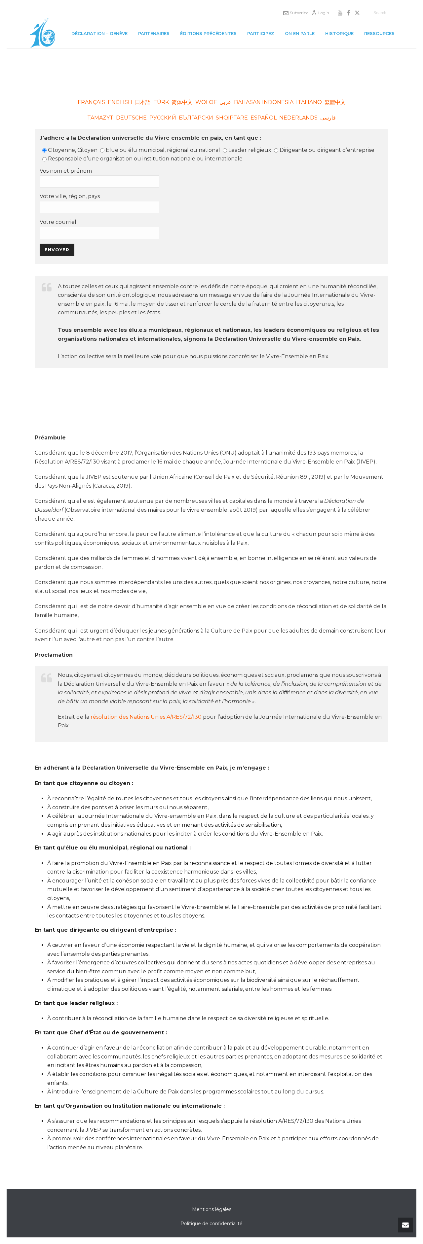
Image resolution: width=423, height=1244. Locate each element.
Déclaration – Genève (99, 33)
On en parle (300, 33)
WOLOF (206, 102)
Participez (260, 33)
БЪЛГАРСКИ (196, 118)
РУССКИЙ (162, 118)
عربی (225, 102)
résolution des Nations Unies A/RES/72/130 (146, 717)
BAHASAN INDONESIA (263, 102)
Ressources (379, 33)
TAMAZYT (100, 118)
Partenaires (154, 33)
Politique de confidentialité (211, 1224)
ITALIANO (309, 102)
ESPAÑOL (263, 118)
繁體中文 (335, 102)
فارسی (328, 118)
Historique (339, 33)
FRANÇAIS (91, 102)
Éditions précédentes (208, 33)
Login (323, 12)
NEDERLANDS (298, 118)
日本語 (143, 102)
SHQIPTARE (232, 118)
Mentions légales (211, 1209)
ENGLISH (120, 102)
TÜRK (161, 102)
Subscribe (299, 12)
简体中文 (183, 102)
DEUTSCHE (131, 118)
